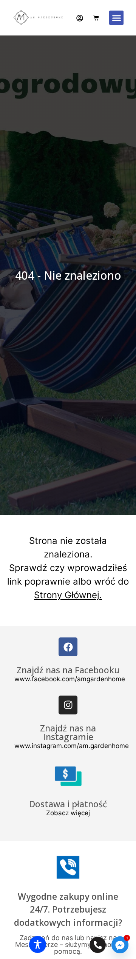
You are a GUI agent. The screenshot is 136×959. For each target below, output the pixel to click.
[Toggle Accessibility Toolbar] (37, 944)
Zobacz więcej (68, 813)
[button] (116, 18)
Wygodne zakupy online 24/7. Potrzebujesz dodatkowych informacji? (68, 909)
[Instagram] (68, 705)
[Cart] (96, 18)
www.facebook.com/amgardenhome (69, 679)
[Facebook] (68, 646)
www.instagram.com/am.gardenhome (71, 746)
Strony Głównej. (68, 595)
